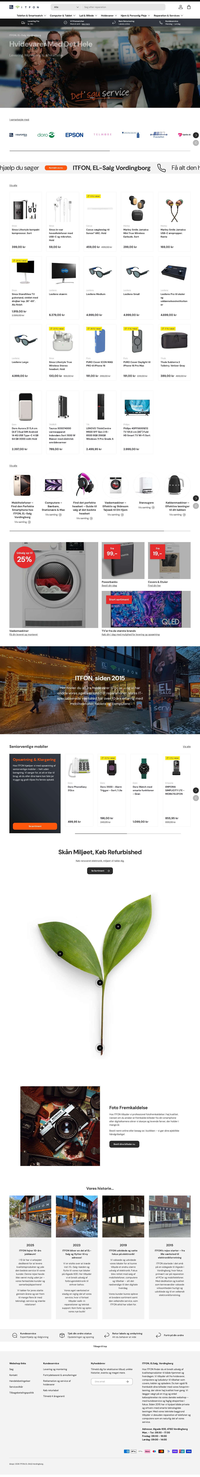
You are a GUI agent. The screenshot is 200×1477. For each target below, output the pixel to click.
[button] (189, 7)
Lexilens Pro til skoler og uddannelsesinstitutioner (174, 299)
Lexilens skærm (58, 294)
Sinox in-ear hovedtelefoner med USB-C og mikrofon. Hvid (61, 235)
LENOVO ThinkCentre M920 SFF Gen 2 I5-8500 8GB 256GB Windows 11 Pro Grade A (99, 433)
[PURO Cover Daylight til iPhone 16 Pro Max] (137, 340)
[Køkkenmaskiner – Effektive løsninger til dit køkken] (177, 485)
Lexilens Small (131, 294)
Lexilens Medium (95, 294)
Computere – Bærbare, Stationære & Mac (53, 506)
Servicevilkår (16, 1386)
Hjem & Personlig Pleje (134, 15)
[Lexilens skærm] (63, 272)
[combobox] (108, 7)
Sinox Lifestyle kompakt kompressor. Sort (25, 231)
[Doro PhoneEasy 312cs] (79, 767)
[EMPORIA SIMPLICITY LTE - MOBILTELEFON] (176, 767)
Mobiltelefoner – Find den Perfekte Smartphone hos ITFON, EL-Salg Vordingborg (22, 510)
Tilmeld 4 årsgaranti (54, 1396)
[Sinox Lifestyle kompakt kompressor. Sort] (25, 208)
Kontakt (13, 1375)
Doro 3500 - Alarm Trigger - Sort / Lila (111, 788)
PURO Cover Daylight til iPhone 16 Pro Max (136, 364)
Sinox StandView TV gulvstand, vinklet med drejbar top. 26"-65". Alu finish (25, 299)
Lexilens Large (20, 362)
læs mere (86, 24)
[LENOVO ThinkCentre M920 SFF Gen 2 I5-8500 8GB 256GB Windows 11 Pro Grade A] (100, 407)
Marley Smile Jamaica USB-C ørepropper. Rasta (173, 233)
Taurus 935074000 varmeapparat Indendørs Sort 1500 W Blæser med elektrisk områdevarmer (62, 435)
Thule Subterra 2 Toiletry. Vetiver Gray (173, 364)
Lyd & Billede (86, 15)
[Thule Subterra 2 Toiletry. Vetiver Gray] (174, 340)
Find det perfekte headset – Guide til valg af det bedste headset (84, 508)
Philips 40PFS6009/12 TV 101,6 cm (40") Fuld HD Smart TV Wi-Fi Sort (136, 432)
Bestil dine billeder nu (124, 1144)
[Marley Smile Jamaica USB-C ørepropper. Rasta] (174, 208)
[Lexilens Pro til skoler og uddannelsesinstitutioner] (174, 272)
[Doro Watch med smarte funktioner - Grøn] (144, 767)
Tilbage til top (100, 1346)
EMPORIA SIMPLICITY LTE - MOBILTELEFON (174, 790)
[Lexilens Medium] (100, 272)
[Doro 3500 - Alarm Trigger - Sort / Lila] (111, 767)
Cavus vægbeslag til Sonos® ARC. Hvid (97, 231)
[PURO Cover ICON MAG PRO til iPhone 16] (100, 340)
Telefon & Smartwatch (30, 15)
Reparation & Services (167, 15)
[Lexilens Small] (137, 272)
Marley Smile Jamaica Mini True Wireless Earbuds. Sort (135, 233)
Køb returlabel (51, 1390)
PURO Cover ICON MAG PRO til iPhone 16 (99, 364)
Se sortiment (35, 826)
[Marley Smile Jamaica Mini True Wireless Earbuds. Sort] (137, 208)
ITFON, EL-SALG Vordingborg (31, 1464)
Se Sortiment (97, 870)
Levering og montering (55, 1369)
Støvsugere (146, 502)
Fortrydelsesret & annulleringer (60, 1375)
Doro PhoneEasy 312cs (77, 788)
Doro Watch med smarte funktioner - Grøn (143, 790)
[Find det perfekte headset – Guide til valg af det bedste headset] (84, 485)
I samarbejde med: (19, 119)
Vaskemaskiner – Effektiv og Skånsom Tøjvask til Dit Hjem (115, 506)
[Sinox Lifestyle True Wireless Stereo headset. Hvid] (63, 340)
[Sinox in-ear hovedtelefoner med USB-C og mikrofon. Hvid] (63, 208)
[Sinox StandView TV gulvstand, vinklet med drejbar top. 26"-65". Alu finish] (25, 272)
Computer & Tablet (61, 15)
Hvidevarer (107, 15)
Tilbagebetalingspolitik (21, 1392)
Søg (11, 1369)
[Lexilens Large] (25, 340)
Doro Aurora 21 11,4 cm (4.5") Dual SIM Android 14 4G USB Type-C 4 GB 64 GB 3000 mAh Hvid (25, 433)
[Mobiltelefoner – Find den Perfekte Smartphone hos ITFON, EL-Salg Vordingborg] (23, 485)
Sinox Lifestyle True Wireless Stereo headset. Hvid (60, 366)
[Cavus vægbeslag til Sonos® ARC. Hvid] (100, 208)
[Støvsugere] (147, 485)
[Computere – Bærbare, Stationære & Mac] (54, 485)
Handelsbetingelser (19, 1380)
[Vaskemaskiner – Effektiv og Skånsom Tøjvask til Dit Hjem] (115, 485)
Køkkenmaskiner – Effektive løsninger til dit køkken (177, 506)
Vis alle (13, 185)
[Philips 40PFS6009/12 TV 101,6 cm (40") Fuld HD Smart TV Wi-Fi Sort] (137, 407)
